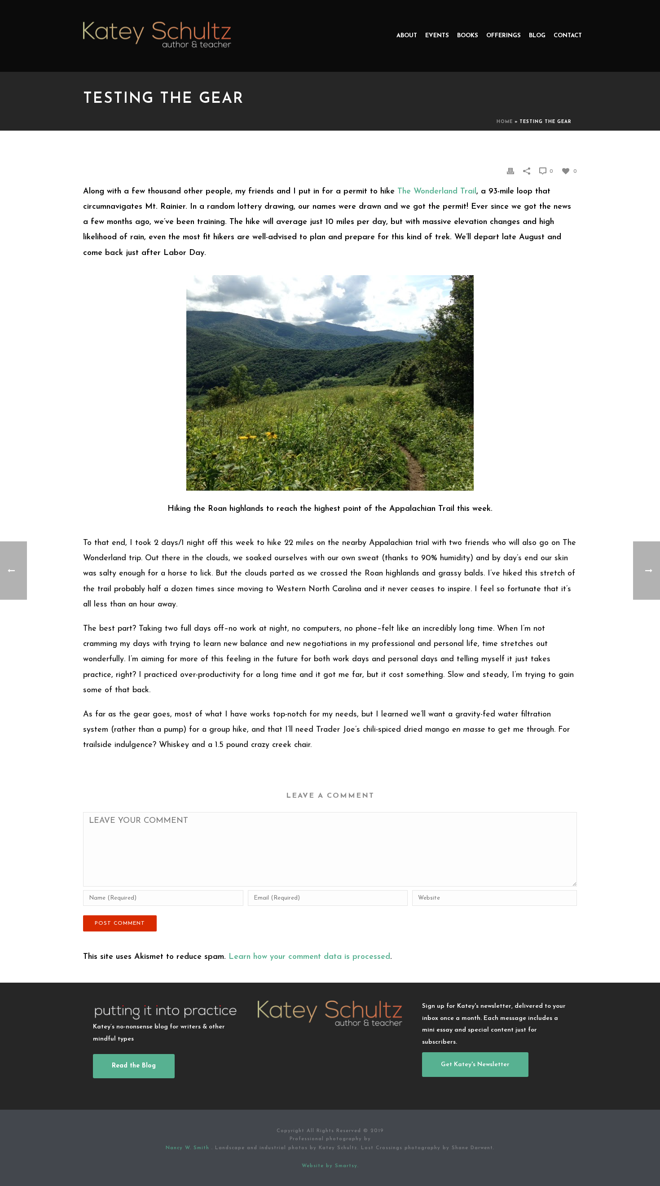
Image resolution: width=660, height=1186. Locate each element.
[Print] (510, 171)
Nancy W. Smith (188, 1148)
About (406, 36)
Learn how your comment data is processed (309, 957)
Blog (537, 36)
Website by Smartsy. (330, 1166)
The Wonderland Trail (436, 192)
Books (467, 36)
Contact (568, 36)
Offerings (503, 36)
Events (437, 36)
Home (505, 121)
